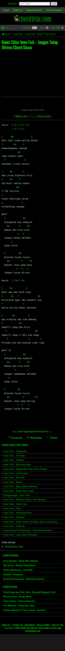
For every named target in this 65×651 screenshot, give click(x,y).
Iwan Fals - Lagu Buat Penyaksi (20, 534)
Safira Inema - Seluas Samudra (19, 601)
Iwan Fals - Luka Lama (16, 473)
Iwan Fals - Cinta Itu (14, 526)
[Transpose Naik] (34, 116)
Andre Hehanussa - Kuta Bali (18, 570)
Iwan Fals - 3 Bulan (14, 460)
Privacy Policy (43, 625)
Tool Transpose (54, 10)
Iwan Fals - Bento (13, 482)
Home (6, 10)
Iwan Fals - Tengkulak (15, 451)
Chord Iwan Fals (14, 546)
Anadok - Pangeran (13, 574)
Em (15, 144)
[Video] (47, 28)
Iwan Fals (18, 34)
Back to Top (57, 625)
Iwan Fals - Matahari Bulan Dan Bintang (25, 499)
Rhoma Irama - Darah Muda (17, 596)
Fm (28, 225)
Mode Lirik (21, 116)
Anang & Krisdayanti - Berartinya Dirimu (23, 579)
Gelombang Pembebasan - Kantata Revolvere (28, 530)
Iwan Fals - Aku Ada (14, 477)
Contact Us (17, 625)
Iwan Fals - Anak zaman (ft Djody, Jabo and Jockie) (31, 521)
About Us (6, 625)
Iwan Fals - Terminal (14, 455)
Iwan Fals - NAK (12, 508)
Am (19, 152)
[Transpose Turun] (30, 116)
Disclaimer (30, 625)
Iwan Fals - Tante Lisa (15, 504)
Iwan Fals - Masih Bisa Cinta (19, 490)
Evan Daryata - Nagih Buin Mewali (20, 561)
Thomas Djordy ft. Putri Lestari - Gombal (24, 610)
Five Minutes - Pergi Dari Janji (18, 605)
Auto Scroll (45, 116)
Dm (12, 136)
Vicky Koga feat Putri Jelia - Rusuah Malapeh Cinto (29, 592)
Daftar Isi (17, 10)
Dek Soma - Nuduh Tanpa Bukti (19, 565)
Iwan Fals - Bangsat (14, 517)
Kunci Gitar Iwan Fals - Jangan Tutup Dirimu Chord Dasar (30, 44)
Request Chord (34, 10)
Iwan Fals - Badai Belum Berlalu (20, 486)
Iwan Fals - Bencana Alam (17, 464)
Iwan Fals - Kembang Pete (18, 512)
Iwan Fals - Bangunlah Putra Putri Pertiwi (25, 468)
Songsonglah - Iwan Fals (17, 495)
